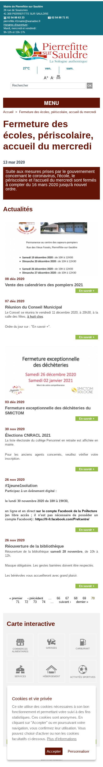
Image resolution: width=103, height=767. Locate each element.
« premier (15, 598)
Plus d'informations (62, 739)
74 (43, 601)
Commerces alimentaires (20, 650)
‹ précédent (35, 598)
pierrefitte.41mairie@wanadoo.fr (22, 21)
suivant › (65, 601)
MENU (51, 102)
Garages (51, 648)
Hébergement (51, 676)
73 (35, 601)
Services (20, 676)
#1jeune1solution (21, 485)
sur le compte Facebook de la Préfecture (66, 511)
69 (84, 598)
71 (17, 601)
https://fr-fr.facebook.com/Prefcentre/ (62, 519)
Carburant (83, 648)
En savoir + (86, 290)
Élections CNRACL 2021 (28, 435)
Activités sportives (82, 677)
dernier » (82, 601)
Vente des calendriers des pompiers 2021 (44, 285)
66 (58, 598)
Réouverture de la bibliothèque (34, 546)
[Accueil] (52, 62)
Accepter (54, 751)
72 (26, 601)
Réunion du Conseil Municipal (33, 307)
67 (67, 598)
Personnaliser (78, 751)
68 (75, 598)
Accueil (8, 112)
